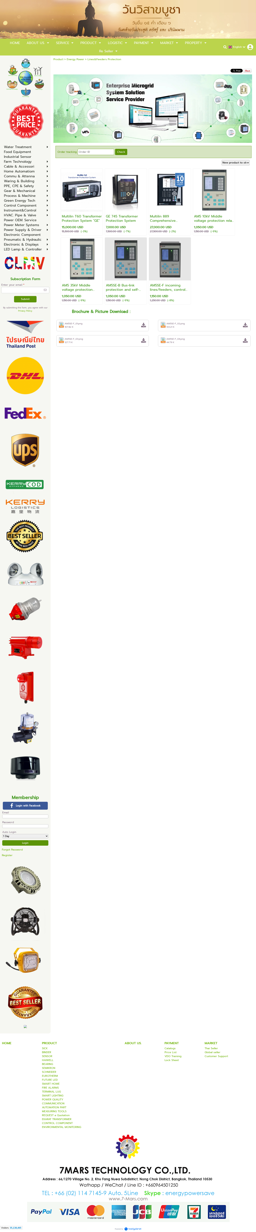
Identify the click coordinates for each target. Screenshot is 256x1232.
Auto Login (9, 832)
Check (121, 152)
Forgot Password (12, 850)
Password (8, 822)
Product (58, 59)
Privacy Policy (25, 310)
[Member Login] (250, 47)
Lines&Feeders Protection (104, 59)
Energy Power (75, 59)
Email (5, 813)
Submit (25, 299)
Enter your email (12, 285)
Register (7, 855)
